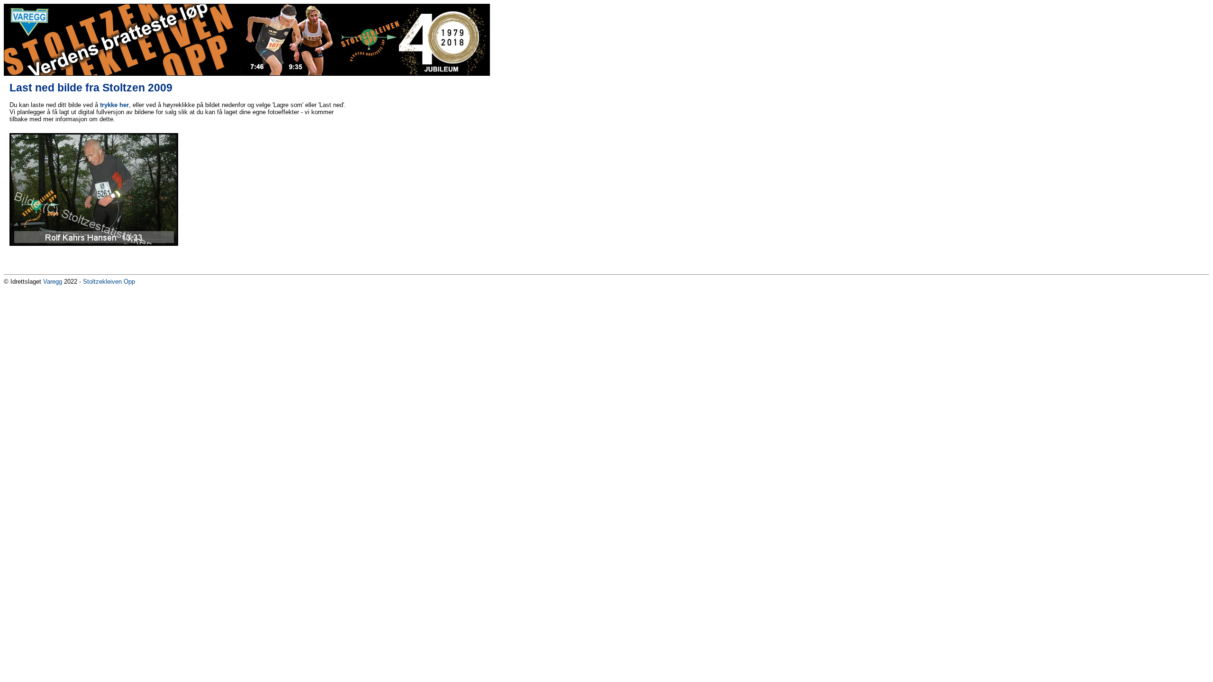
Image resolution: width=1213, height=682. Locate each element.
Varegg (52, 281)
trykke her (114, 104)
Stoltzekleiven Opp (109, 281)
